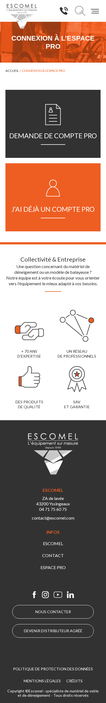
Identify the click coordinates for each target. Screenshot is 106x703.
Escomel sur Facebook (34, 595)
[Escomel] (21, 16)
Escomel (53, 543)
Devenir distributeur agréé (53, 630)
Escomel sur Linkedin (70, 595)
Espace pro (53, 567)
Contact (53, 555)
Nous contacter (53, 611)
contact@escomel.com (53, 517)
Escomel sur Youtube (58, 595)
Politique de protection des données (53, 669)
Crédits (74, 681)
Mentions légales (42, 681)
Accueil (12, 71)
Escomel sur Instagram (45, 595)
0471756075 (64, 11)
